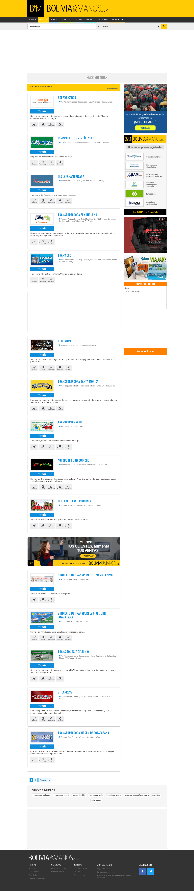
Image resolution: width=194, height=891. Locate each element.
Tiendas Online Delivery (38, 879)
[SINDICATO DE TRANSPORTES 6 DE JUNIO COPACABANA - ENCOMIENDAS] (42, 617)
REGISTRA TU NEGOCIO (145, 211)
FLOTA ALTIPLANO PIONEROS (74, 501)
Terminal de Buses (132, 291)
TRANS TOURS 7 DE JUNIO (73, 652)
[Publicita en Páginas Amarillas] (74, 551)
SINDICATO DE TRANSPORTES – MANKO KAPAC (85, 575)
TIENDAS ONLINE (117, 19)
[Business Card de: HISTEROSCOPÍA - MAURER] (145, 169)
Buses (127, 288)
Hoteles (77, 872)
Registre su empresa (105, 869)
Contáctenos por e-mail (106, 872)
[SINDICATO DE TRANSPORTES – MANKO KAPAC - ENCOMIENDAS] (42, 579)
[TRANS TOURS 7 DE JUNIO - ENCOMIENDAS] (42, 656)
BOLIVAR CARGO (67, 98)
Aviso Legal (101, 877)
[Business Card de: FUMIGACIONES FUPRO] (145, 197)
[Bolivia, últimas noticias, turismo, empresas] (54, 860)
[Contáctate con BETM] (145, 108)
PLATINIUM (64, 341)
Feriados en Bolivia (58, 868)
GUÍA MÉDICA (90, 19)
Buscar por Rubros (145, 351)
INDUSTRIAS (103, 19)
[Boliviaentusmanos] (35, 11)
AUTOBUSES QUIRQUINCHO (73, 460)
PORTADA (32, 19)
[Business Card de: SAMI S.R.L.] (145, 178)
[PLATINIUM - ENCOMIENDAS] (42, 345)
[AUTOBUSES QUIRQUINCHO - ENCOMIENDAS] (42, 465)
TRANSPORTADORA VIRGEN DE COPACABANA (83, 733)
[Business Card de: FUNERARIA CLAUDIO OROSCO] (145, 160)
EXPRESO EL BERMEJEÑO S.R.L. (76, 138)
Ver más (42, 111)
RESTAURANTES (66, 19)
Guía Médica (34, 872)
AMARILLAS (43, 20)
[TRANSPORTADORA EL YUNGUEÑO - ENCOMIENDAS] (42, 219)
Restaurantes (79, 875)
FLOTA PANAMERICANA (71, 176)
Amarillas (32, 868)
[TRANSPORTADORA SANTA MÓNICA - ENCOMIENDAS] (42, 386)
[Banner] (145, 235)
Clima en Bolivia (57, 872)
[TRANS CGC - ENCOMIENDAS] (42, 259)
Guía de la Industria (36, 875)
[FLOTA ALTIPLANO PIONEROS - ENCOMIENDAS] (42, 505)
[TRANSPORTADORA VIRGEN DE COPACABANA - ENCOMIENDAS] (42, 737)
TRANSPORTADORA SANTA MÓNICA (78, 381)
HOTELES (54, 19)
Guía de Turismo (80, 868)
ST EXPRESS (65, 692)
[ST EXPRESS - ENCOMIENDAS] (42, 696)
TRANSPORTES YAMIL (70, 422)
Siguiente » (45, 780)
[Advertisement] (97, 52)
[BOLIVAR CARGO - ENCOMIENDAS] (42, 102)
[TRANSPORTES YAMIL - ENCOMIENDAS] (42, 426)
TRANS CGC (64, 255)
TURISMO (79, 19)
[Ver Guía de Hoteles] (145, 267)
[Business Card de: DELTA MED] (145, 206)
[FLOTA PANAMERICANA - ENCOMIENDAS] (42, 181)
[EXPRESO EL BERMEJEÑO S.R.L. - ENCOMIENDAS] (42, 142)
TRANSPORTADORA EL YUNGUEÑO (77, 215)
